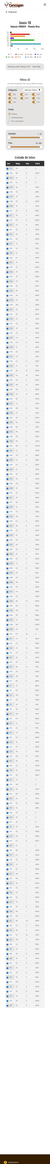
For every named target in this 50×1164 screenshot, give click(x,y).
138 (11, 812)
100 (11, 634)
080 (11, 540)
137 (11, 808)
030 (11, 305)
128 (11, 765)
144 (11, 841)
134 (11, 794)
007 (11, 196)
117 (11, 714)
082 (11, 549)
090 (11, 587)
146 (11, 850)
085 (11, 563)
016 (11, 239)
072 (11, 502)
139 (11, 817)
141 (11, 827)
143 (11, 836)
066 (11, 474)
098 (11, 624)
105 (11, 657)
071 (11, 497)
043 (11, 366)
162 (11, 925)
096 (11, 615)
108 (11, 671)
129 (11, 770)
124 (11, 747)
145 (11, 845)
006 (11, 192)
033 (11, 319)
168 (11, 954)
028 (11, 295)
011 (11, 215)
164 (11, 935)
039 (11, 347)
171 (11, 968)
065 (11, 469)
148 (11, 860)
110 (11, 681)
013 (11, 225)
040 (11, 352)
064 (11, 465)
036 (11, 333)
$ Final (37, 163)
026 (11, 286)
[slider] (9, 137)
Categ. (18, 163)
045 (11, 375)
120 (11, 728)
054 (11, 418)
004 (11, 182)
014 (11, 229)
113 (11, 695)
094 (11, 606)
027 (11, 291)
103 (11, 648)
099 (11, 629)
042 (11, 361)
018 (11, 248)
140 (11, 822)
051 (11, 403)
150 (11, 869)
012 (11, 220)
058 (11, 436)
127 (11, 761)
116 (11, 709)
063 (11, 460)
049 (11, 394)
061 (11, 450)
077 (11, 526)
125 (11, 751)
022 (11, 267)
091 (11, 591)
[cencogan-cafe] (14, 2)
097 (11, 620)
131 (11, 780)
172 (11, 972)
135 (11, 798)
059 (11, 441)
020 (11, 258)
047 (11, 385)
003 (11, 178)
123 (11, 742)
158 (11, 907)
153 (11, 883)
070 (11, 493)
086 (11, 568)
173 (11, 977)
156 (11, 897)
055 (11, 422)
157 (11, 902)
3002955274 (13, 1162)
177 (11, 996)
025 (11, 281)
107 (11, 667)
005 (11, 187)
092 (11, 596)
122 (11, 737)
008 (11, 201)
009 (11, 206)
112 (11, 690)
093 (11, 601)
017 (11, 244)
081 (11, 544)
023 (11, 272)
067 (11, 479)
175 (11, 986)
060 (11, 446)
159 (11, 911)
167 (11, 949)
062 (11, 455)
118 (11, 718)
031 (11, 309)
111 (10, 686)
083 (11, 554)
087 (11, 573)
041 (11, 356)
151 (11, 874)
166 (11, 944)
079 (11, 535)
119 (11, 723)
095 (11, 610)
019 (11, 253)
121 (11, 733)
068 (11, 483)
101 (11, 639)
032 (11, 314)
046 (11, 380)
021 (11, 262)
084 (11, 559)
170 (11, 963)
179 (11, 1005)
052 (11, 408)
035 (11, 328)
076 (11, 521)
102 (11, 643)
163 (11, 930)
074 (11, 512)
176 (11, 991)
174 (11, 982)
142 (11, 831)
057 (11, 432)
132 (11, 784)
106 (11, 662)
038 (11, 342)
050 (11, 399)
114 (11, 700)
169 (11, 958)
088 (11, 577)
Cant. (27, 163)
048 (11, 389)
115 (11, 704)
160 (11, 916)
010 (11, 211)
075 (11, 516)
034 (11, 323)
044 (11, 370)
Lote (8, 163)
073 (11, 507)
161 (11, 921)
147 (11, 855)
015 (11, 234)
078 (11, 530)
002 (11, 173)
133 (11, 789)
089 (11, 582)
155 (11, 892)
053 (11, 413)
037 (11, 338)
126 (11, 756)
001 (11, 168)
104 (11, 653)
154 (11, 888)
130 (11, 775)
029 (11, 300)
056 (11, 427)
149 (11, 864)
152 (11, 878)
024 (11, 276)
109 (11, 676)
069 (11, 488)
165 (11, 939)
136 (11, 803)
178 (11, 1001)
